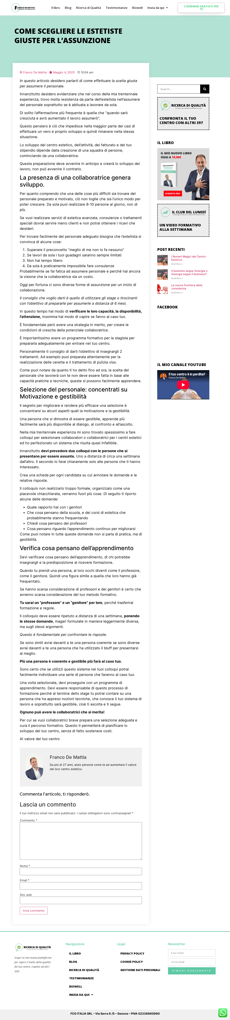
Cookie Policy (131, 962)
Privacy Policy (132, 953)
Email (24, 880)
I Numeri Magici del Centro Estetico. (188, 258)
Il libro (55, 8)
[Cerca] (204, 89)
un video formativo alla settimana (180, 227)
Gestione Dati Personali (140, 970)
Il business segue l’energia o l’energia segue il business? (189, 272)
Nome (25, 865)
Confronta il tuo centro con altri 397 (181, 120)
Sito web (26, 894)
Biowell (137, 8)
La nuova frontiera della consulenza (186, 286)
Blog (68, 8)
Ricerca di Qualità (88, 8)
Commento (28, 820)
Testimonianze (116, 8)
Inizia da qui (155, 8)
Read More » (177, 264)
